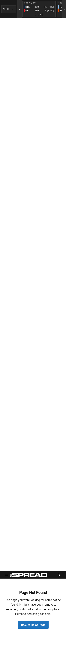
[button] (6, 575)
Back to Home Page (33, 625)
